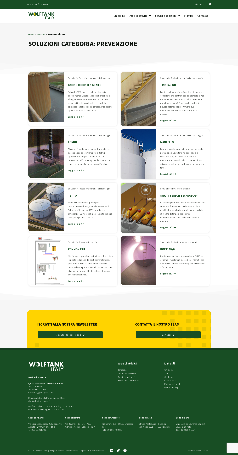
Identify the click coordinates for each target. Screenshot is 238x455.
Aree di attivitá (127, 363)
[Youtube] (125, 450)
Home (31, 34)
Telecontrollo (200, 4)
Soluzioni (41, 34)
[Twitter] (118, 450)
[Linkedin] (112, 450)
